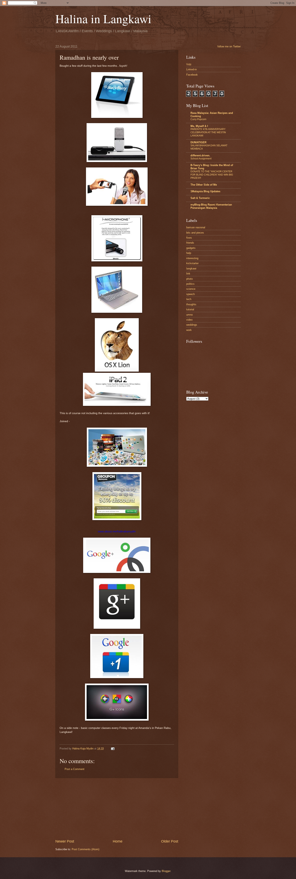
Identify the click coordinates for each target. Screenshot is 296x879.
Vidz (188, 64)
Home (117, 841)
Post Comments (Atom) (85, 849)
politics (190, 283)
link (188, 273)
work (189, 329)
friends (190, 242)
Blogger (166, 871)
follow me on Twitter (229, 46)
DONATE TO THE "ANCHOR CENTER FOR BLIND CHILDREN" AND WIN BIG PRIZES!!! (211, 174)
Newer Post (64, 841)
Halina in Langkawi (103, 18)
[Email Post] (112, 748)
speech (190, 294)
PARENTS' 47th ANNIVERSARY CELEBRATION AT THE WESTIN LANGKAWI (208, 132)
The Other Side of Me (203, 184)
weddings (191, 324)
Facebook (192, 74)
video (189, 319)
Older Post (169, 841)
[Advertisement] (117, 808)
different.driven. (200, 155)
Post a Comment (74, 769)
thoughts (191, 304)
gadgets (191, 247)
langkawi (191, 268)
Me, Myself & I (199, 126)
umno (189, 314)
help (188, 253)
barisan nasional (195, 227)
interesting (192, 258)
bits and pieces (195, 232)
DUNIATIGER (198, 142)
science (190, 288)
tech (188, 299)
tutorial (190, 309)
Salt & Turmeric (200, 197)
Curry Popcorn (198, 119)
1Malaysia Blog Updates (205, 191)
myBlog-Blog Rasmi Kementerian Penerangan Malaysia (211, 206)
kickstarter (192, 263)
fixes (189, 237)
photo (189, 278)
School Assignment (200, 158)
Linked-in (191, 69)
